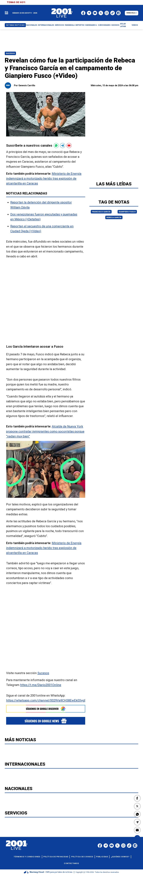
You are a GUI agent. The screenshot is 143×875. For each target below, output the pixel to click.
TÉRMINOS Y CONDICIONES (27, 857)
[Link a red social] (100, 845)
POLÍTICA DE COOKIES (82, 857)
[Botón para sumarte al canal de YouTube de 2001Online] (69, 145)
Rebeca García (113, 217)
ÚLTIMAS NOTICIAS (15, 25)
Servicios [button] (59, 25)
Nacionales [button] (31, 25)
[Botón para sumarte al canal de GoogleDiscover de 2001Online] (45, 708)
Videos (135, 25)
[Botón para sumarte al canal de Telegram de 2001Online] (62, 145)
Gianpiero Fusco (127, 212)
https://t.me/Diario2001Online (40, 685)
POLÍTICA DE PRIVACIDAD (55, 857)
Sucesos (10, 53)
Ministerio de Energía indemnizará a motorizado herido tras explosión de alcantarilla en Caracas (43, 178)
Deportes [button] (79, 25)
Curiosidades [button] (104, 25)
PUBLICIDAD (102, 857)
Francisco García (101, 212)
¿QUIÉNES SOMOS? (120, 857)
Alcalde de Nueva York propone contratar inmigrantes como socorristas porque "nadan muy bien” (45, 431)
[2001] (62, 13)
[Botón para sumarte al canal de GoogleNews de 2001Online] (45, 721)
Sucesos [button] (115, 25)
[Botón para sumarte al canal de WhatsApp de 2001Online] (56, 145)
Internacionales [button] (46, 25)
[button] (137, 798)
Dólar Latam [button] (123, 25)
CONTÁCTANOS (71, 863)
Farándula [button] (70, 25)
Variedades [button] (90, 25)
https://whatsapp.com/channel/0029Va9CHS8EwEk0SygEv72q (49, 700)
